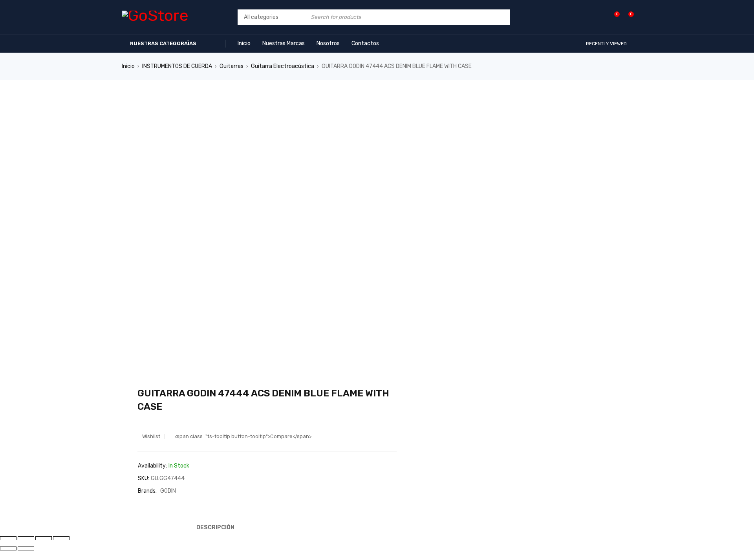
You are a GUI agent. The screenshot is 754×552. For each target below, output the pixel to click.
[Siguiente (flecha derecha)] (26, 548)
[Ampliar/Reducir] (8, 538)
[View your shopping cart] (627, 17)
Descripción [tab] (215, 527)
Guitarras (231, 66)
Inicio (128, 66)
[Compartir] (43, 538)
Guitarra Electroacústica (282, 66)
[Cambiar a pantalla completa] (26, 538)
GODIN (168, 491)
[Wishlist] (613, 17)
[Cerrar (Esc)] (61, 538)
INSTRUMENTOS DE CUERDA (177, 66)
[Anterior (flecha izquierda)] (8, 548)
